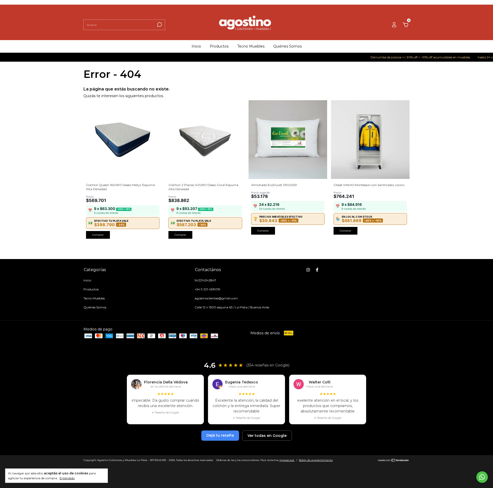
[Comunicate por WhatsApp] (482, 477)
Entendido (67, 478)
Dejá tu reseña (220, 435)
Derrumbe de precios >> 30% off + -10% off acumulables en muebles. (411, 57)
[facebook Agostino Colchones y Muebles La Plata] (317, 270)
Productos (219, 46)
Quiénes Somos (287, 46)
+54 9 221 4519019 (207, 289)
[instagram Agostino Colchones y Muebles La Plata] (308, 270)
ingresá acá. (287, 460)
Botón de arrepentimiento (316, 460)
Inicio (196, 46)
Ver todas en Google (267, 435)
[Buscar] (159, 25)
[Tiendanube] (393, 460)
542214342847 (205, 280)
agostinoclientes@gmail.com (216, 298)
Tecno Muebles (250, 46)
